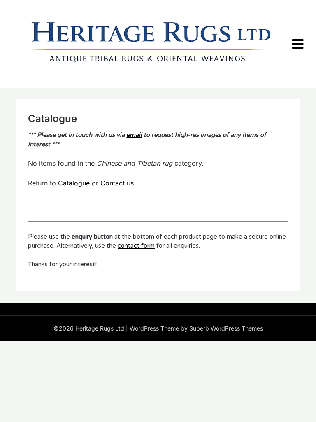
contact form (136, 245)
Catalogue (74, 183)
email (134, 134)
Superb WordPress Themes (226, 328)
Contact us (117, 183)
